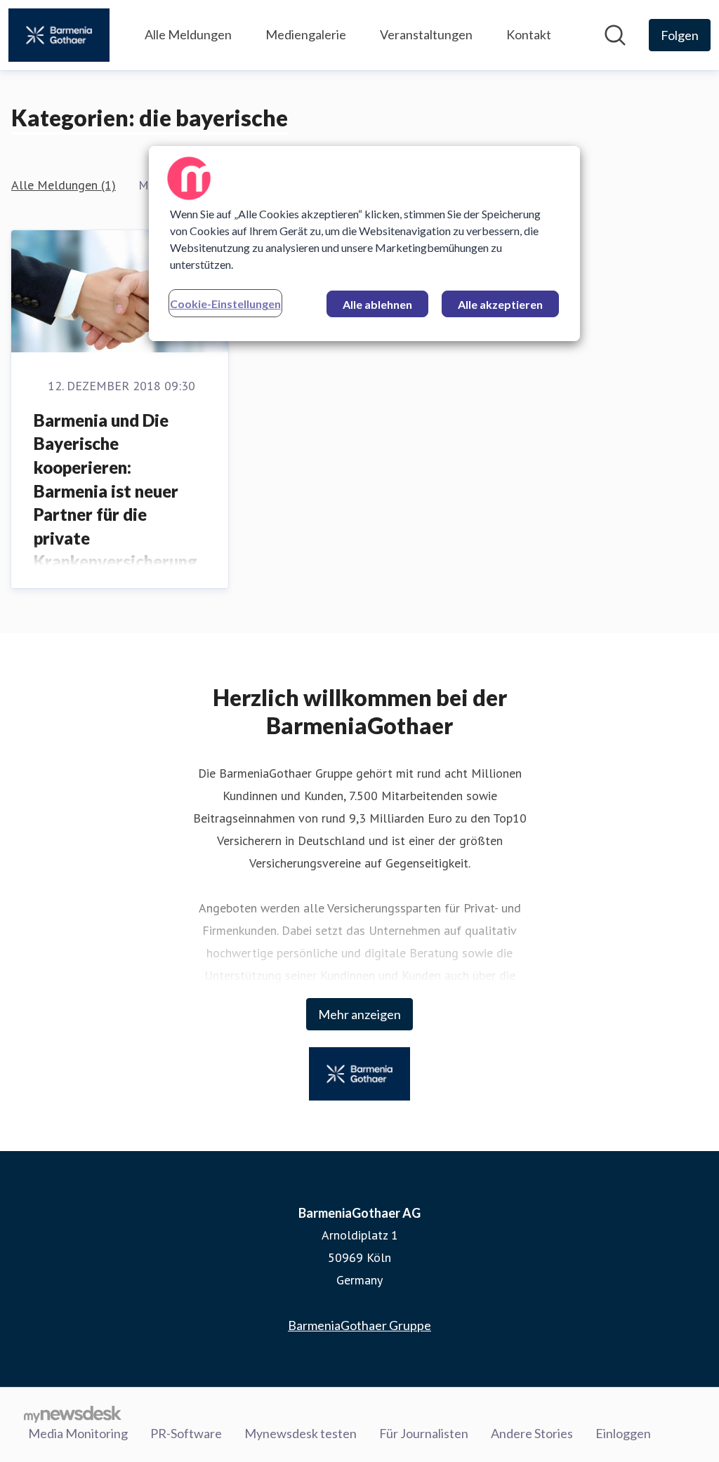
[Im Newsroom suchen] (615, 35)
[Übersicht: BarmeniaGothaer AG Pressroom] (59, 35)
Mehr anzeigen (359, 1014)
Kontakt (528, 34)
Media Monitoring (78, 1433)
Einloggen (623, 1433)
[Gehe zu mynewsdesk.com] (72, 1413)
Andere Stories (532, 1433)
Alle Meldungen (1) (63, 185)
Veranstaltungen (426, 34)
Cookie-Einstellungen (225, 303)
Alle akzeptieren (500, 304)
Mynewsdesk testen (300, 1433)
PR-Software (186, 1433)
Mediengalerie (305, 34)
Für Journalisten (423, 1433)
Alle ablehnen (377, 304)
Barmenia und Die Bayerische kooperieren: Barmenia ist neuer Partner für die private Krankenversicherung (115, 491)
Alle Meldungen (188, 34)
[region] (364, 243)
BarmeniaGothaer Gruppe (359, 1325)
